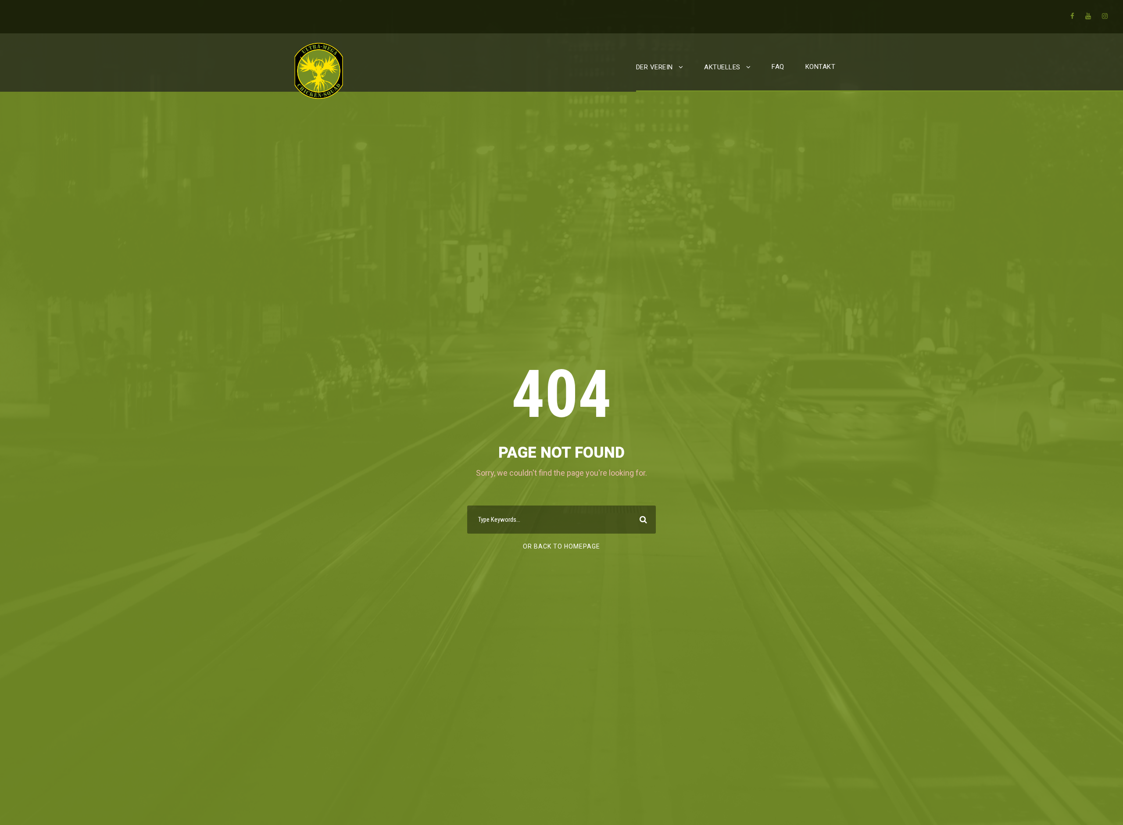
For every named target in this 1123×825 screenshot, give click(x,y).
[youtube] (1088, 16)
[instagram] (1105, 16)
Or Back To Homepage (561, 546)
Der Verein (654, 67)
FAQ (778, 67)
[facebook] (1072, 16)
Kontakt (820, 67)
